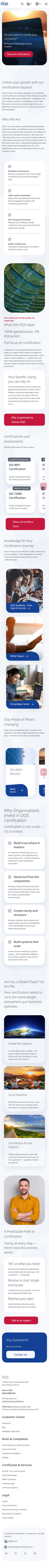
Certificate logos (8, 1483)
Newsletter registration (11, 1431)
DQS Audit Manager (9, 1475)
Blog (3, 1427)
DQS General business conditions (14, 1509)
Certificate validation (10, 1487)
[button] (29, 4)
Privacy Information (9, 1505)
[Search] (22, 3)
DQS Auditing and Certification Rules (16, 1445)
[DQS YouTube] (35, 1553)
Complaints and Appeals (11, 1453)
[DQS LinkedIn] (25, 1553)
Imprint (5, 1501)
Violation (5, 1457)
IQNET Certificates (9, 1479)
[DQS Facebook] (16, 1553)
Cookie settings (8, 1518)
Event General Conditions (11, 1513)
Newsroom (6, 1423)
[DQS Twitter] (6, 1553)
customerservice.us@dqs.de (12, 1401)
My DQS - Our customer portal (13, 1471)
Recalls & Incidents (9, 1449)
